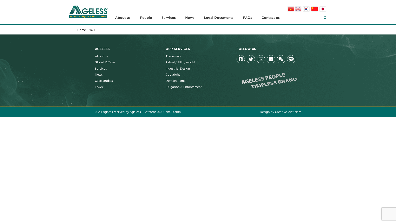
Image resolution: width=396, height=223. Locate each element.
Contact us (271, 17)
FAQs (247, 17)
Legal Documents (218, 17)
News (189, 17)
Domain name (175, 80)
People (146, 17)
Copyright (173, 74)
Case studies (104, 80)
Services (168, 17)
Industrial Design (178, 68)
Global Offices (105, 62)
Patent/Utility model (180, 62)
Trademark (173, 56)
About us (123, 17)
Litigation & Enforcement (184, 87)
